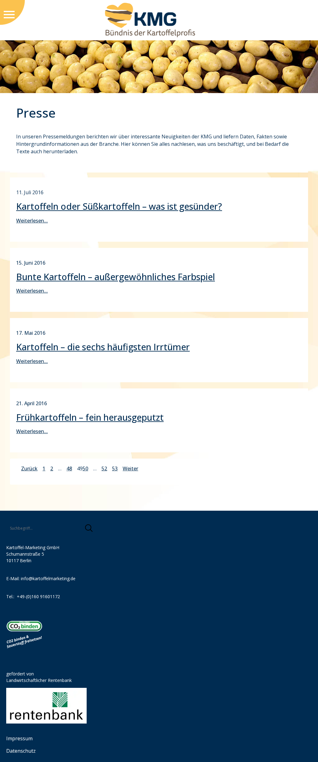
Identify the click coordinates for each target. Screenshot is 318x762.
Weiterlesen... (32, 220)
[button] (89, 528)
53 (115, 468)
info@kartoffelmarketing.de (48, 578)
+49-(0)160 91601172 (38, 596)
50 (85, 468)
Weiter (130, 468)
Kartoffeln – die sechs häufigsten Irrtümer (103, 347)
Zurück (29, 468)
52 (104, 468)
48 (69, 468)
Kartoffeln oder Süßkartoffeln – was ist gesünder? (119, 206)
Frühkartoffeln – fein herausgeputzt (90, 417)
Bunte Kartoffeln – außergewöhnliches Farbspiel (115, 277)
